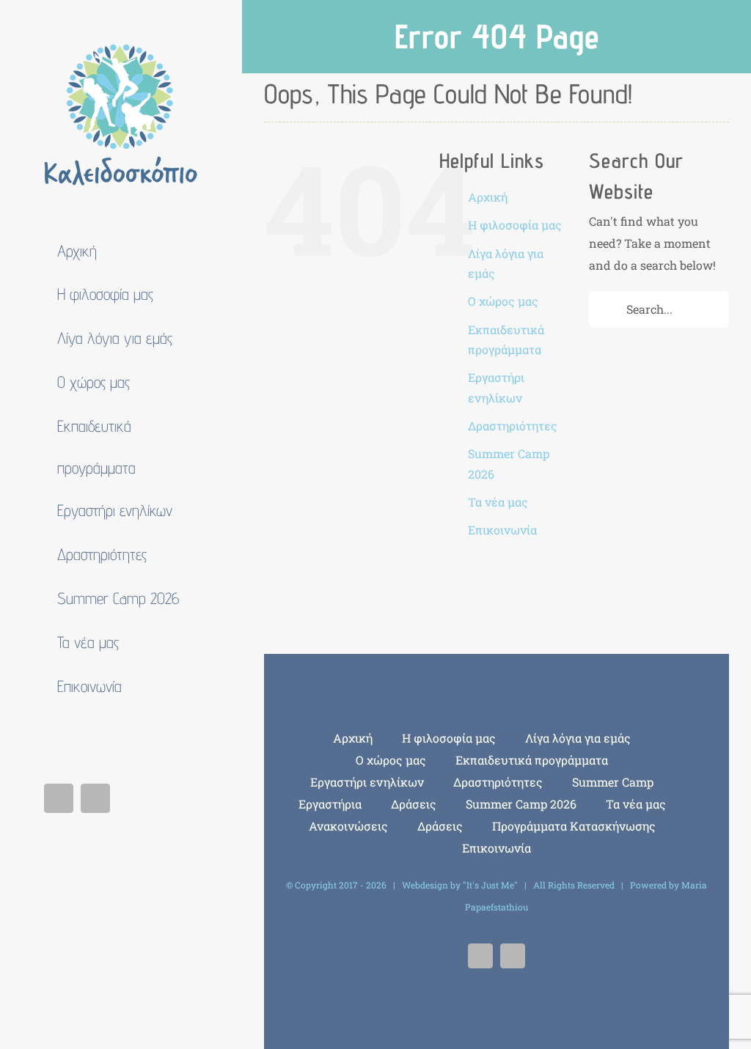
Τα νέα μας (498, 501)
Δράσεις (413, 803)
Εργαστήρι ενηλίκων (367, 781)
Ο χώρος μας (503, 301)
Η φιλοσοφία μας (515, 224)
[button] (121, 732)
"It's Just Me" (490, 885)
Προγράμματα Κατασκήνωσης (574, 825)
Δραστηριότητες (512, 425)
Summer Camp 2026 (521, 803)
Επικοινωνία (502, 529)
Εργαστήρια (330, 803)
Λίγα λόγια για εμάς (578, 738)
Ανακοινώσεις (348, 825)
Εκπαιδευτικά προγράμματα (531, 760)
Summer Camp (612, 781)
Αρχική (488, 197)
